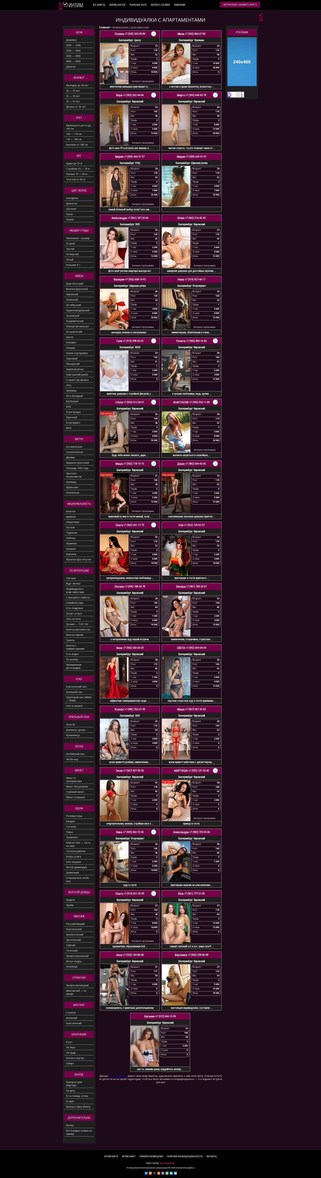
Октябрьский (73, 305)
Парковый (71, 358)
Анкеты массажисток (78, 629)
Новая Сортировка (77, 353)
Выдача (70, 899)
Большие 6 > (73, 264)
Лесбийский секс (75, 753)
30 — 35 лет (73, 101)
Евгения (149, 1016)
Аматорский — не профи (76, 992)
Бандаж (70, 821)
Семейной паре (74, 602)
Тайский (70, 945)
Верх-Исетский (74, 283)
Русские (70, 527)
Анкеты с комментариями (75, 647)
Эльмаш (70, 347)
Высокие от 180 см (77, 144)
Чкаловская (72, 492)
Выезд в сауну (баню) (78, 1106)
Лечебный (71, 966)
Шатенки (71, 208)
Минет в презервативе (74, 779)
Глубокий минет (75, 791)
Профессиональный (77, 955)
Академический (74, 321)
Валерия (119, 279)
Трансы (70, 640)
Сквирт (70, 1063)
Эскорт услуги (74, 613)
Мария (119, 157)
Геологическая (74, 452)
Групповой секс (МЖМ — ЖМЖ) (78, 699)
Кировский (72, 294)
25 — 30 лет (73, 96)
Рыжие (70, 219)
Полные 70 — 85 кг (77, 174)
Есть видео (72, 654)
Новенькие (179, 5)
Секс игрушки (73, 861)
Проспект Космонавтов (74, 475)
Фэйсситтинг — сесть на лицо (78, 844)
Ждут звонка (73, 583)
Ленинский (72, 299)
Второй (70, 243)
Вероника (181, 955)
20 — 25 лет (73, 90)
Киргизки (71, 554)
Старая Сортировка (77, 379)
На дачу (70, 1090)
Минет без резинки (77, 786)
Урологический (74, 934)
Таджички (71, 532)
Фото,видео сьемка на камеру (79, 1132)
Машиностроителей (77, 462)
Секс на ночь (73, 618)
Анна (119, 648)
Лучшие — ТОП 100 (77, 624)
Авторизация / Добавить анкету (240, 4)
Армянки (71, 516)
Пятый (69, 259)
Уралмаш (71, 390)
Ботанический (74, 331)
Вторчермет (73, 422)
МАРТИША (181, 771)
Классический (74, 929)
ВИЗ (68, 406)
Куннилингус (73, 735)
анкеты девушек (118, 1075)
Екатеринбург (167, 1162)
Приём (69, 905)
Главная (104, 27)
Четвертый (72, 254)
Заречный (71, 417)
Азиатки (70, 511)
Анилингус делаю (75, 729)
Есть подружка (74, 608)
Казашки (71, 548)
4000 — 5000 (73, 61)
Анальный (71, 1017)
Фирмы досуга (117, 5)
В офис (70, 1101)
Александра (119, 218)
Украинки (71, 543)
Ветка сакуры (73, 961)
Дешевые (71, 39)
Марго (181, 95)
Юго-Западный (74, 395)
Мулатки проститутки (78, 559)
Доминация (72, 872)
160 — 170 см (73, 133)
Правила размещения (151, 1156)
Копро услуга (73, 856)
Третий (70, 248)
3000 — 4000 (73, 55)
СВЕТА (181, 648)
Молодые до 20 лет (77, 85)
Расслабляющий (75, 923)
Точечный (71, 950)
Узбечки (70, 538)
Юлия (181, 218)
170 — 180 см (73, 139)
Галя (119, 341)
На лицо (70, 1047)
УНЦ (68, 385)
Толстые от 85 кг (76, 179)
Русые (69, 214)
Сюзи (119, 771)
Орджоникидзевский (77, 310)
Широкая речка (75, 369)
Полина (119, 34)
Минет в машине (75, 797)
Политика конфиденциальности (185, 1156)
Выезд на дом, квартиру (74, 1083)
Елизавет (71, 342)
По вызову (72, 659)
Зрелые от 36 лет (76, 106)
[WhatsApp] (167, 1173)
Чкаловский (72, 315)
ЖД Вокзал (72, 401)
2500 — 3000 (73, 50)
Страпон (71, 1012)
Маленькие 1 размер (78, 238)
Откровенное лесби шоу (77, 879)
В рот (69, 1042)
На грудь (71, 1052)
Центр (69, 337)
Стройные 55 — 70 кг (78, 168)
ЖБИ (68, 428)
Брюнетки (71, 203)
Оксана (119, 586)
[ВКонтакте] (146, 1173)
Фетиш (70, 1125)
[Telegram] (175, 1173)
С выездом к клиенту (78, 597)
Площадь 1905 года (77, 468)
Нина (181, 279)
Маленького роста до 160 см (78, 127)
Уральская (72, 487)
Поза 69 (70, 724)
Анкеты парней (74, 634)
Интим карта (111, 1156)
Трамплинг (72, 837)
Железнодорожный (77, 289)
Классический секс (76, 686)
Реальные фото (138, 5)
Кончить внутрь (75, 1058)
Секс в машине (74, 705)
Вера (119, 95)
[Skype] (171, 1173)
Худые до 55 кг (74, 163)
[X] (154, 1173)
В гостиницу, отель (77, 1095)
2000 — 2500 (73, 45)
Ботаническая (74, 446)
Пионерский (73, 363)
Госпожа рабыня (75, 851)
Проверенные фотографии (74, 666)
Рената (180, 341)
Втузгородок (73, 411)
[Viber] (162, 1173)
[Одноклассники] (150, 1173)
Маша (119, 464)
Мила (181, 34)
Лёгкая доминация (76, 867)
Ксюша (119, 709)
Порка (69, 832)
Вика (119, 832)
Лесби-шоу (72, 759)
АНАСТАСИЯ (181, 402)
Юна (181, 893)
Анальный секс (74, 692)
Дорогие (71, 66)
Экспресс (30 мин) (160, 5)
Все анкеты (99, 5)
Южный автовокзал (77, 326)
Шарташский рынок (77, 374)
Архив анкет (129, 1156)
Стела (119, 402)
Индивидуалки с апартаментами (130, 27)
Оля (181, 525)
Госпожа (71, 826)
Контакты (211, 1156)
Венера (181, 586)
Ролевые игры (74, 815)
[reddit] (158, 1173)
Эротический (73, 939)
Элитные (71, 578)
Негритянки (72, 522)
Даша (181, 464)
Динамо (70, 457)
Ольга (119, 525)
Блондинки (72, 198)
